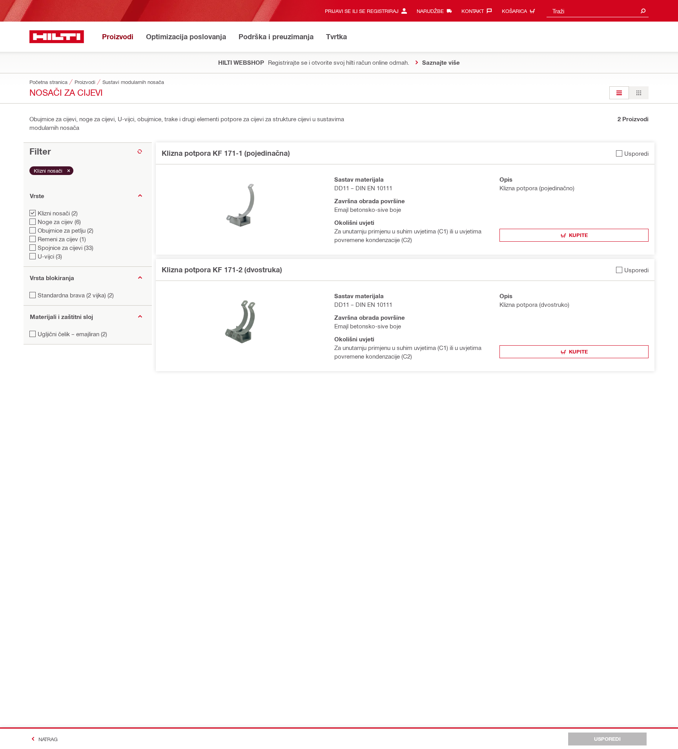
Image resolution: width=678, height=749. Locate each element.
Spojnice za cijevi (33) (65, 247)
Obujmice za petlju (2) (65, 230)
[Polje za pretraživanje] (643, 10)
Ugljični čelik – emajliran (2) (72, 333)
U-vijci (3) (50, 256)
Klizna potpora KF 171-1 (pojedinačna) (226, 153)
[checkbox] (632, 153)
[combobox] (598, 10)
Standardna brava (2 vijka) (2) (76, 295)
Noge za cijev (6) (59, 221)
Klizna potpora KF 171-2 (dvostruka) (222, 269)
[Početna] (56, 36)
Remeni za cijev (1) (62, 238)
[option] (619, 92)
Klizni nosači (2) (58, 213)
